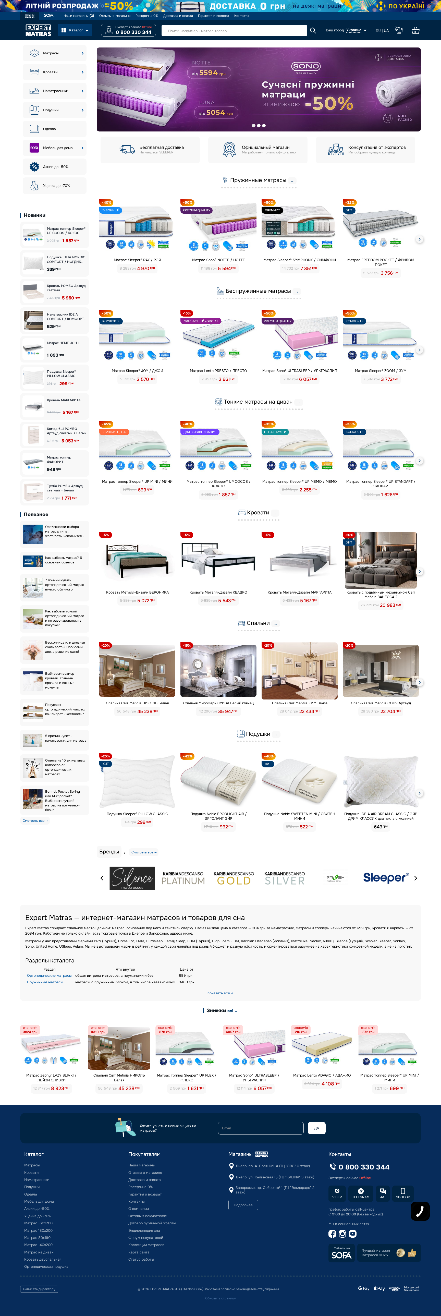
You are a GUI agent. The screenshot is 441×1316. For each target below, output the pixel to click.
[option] (259, 89)
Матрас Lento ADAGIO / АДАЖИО (322, 1075)
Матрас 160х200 (38, 1223)
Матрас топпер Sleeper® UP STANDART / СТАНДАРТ (380, 483)
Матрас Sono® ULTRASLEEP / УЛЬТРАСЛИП (299, 370)
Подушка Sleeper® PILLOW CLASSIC (61, 373)
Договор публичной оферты (152, 1223)
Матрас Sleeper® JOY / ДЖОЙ (137, 370)
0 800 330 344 (133, 32)
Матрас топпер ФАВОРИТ (59, 459)
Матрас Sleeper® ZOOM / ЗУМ (381, 370)
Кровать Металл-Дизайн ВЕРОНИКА (137, 592)
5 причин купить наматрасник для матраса (65, 738)
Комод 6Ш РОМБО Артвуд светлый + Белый (67, 431)
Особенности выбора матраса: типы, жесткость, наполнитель (64, 531)
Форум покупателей (145, 1237)
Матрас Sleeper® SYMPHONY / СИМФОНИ (299, 260)
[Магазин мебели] (49, 16)
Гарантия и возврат (213, 16)
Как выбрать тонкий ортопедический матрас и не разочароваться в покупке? (64, 618)
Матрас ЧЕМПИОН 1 (63, 343)
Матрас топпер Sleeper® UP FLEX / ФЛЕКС (186, 1077)
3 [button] (264, 125)
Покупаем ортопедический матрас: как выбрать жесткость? (65, 709)
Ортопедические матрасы (49, 975)
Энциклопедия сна (144, 1230)
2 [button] (259, 125)
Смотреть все (33, 820)
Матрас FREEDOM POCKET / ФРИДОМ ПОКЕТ (380, 262)
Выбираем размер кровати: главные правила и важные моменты (59, 680)
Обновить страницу (220, 1298)
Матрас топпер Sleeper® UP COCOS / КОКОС (66, 230)
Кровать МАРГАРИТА (64, 400)
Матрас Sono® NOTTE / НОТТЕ (218, 260)
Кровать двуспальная (42, 1259)
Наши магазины (79, 16)
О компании (138, 1208)
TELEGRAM (361, 1197)
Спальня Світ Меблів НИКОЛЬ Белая (137, 703)
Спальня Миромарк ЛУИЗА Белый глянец (218, 703)
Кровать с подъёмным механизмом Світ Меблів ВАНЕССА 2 (381, 594)
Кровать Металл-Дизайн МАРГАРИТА (300, 592)
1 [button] (253, 125)
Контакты (241, 16)
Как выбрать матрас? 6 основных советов (63, 560)
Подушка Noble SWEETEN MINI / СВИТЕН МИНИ (299, 816)
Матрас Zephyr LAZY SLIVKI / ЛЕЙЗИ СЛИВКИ (51, 1077)
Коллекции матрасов (146, 1244)
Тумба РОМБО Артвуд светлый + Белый (65, 488)
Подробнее (243, 1205)
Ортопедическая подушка (46, 1266)
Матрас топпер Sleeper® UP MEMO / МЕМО (299, 481)
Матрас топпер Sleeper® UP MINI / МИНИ (137, 481)
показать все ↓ (220, 993)
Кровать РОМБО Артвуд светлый (66, 288)
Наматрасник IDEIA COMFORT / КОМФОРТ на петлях (65, 316)
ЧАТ (383, 1197)
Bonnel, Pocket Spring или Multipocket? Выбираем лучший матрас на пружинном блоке (62, 800)
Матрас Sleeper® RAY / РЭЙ (137, 260)
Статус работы (141, 1259)
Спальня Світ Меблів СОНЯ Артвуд (381, 703)
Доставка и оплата (178, 16)
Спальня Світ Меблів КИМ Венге (299, 703)
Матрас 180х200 (38, 1230)
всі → (232, 1010)
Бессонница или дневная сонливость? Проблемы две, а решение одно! (65, 647)
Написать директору (39, 1289)
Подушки (50, 110)
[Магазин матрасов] (29, 16)
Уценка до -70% (56, 185)
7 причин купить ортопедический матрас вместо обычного (64, 584)
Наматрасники (55, 91)
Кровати (50, 72)
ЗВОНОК (403, 1197)
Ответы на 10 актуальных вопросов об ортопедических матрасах (65, 767)
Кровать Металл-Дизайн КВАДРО (218, 592)
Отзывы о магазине (114, 16)
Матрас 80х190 (37, 1237)
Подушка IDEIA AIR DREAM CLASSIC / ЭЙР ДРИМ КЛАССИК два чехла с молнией (380, 816)
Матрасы (51, 53)
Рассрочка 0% (147, 16)
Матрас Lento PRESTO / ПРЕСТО (218, 370)
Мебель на (342, 1248)
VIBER (337, 1197)
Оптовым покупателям (147, 1216)
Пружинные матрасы (45, 982)
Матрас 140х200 (38, 1244)
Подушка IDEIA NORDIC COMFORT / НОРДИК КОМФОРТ (66, 259)
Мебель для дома (58, 148)
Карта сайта (139, 1252)
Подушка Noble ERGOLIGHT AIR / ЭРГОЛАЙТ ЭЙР (218, 816)
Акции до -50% (55, 166)
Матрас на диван (39, 1252)
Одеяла (49, 129)
